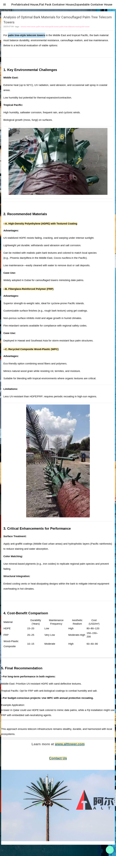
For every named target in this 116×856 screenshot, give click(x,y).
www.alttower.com (70, 744)
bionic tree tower (28, 26)
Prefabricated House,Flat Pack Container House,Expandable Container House (61, 4)
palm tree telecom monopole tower (74, 26)
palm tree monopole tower (47, 26)
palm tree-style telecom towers (26, 35)
